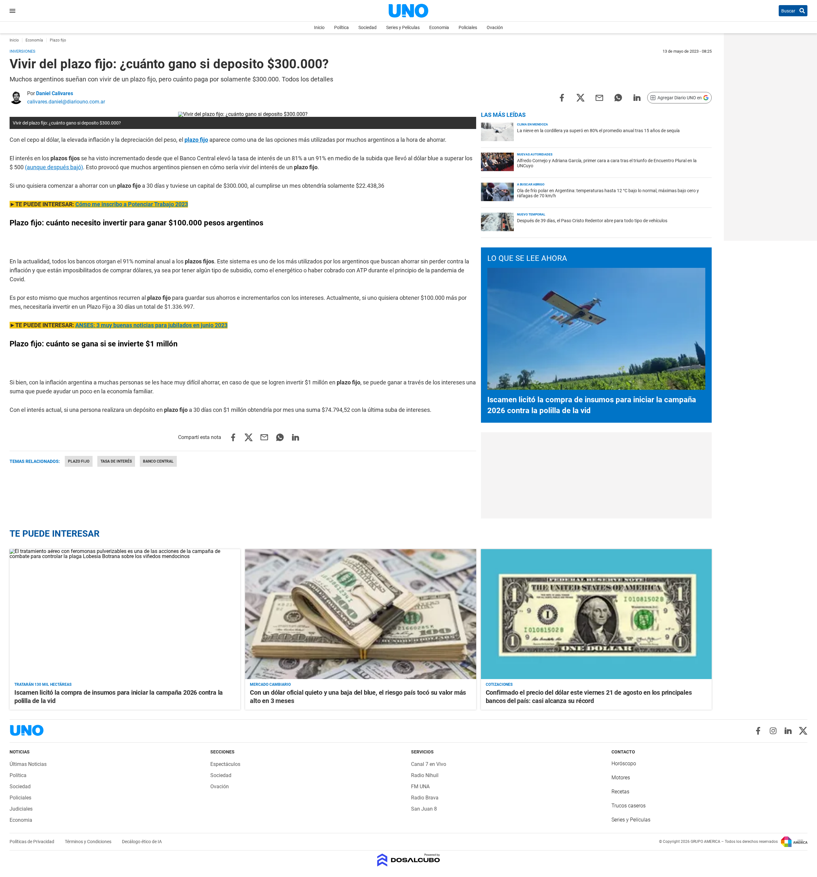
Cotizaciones (499, 684)
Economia (439, 27)
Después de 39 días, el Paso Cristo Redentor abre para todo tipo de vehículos (592, 220)
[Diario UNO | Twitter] (803, 731)
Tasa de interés (116, 461)
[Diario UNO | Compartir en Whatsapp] (618, 97)
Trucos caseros (628, 806)
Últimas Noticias (28, 764)
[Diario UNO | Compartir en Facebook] (562, 97)
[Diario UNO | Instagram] (773, 731)
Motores (620, 778)
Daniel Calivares (54, 93)
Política (341, 27)
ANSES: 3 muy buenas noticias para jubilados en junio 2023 (151, 325)
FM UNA (420, 786)
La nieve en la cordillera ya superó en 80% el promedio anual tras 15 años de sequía (598, 130)
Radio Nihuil (424, 775)
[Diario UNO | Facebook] (758, 731)
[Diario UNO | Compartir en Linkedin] (637, 97)
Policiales (468, 27)
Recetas (620, 792)
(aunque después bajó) (54, 167)
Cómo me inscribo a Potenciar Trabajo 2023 (131, 204)
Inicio (319, 27)
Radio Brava (424, 798)
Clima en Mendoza (532, 124)
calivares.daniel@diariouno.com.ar (66, 102)
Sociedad (367, 27)
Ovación (495, 27)
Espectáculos (225, 764)
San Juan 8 (424, 809)
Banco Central (158, 461)
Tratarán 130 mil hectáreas (42, 684)
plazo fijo (196, 139)
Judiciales (21, 809)
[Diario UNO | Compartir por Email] (599, 97)
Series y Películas (403, 27)
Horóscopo (623, 763)
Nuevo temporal (531, 214)
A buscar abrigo (530, 184)
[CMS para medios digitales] (408, 860)
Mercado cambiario (270, 684)
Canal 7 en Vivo (428, 764)
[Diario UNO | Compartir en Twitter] (580, 97)
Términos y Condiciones (88, 841)
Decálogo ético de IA (142, 841)
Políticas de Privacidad (32, 841)
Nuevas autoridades (534, 154)
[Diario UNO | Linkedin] (788, 731)
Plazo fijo (78, 461)
